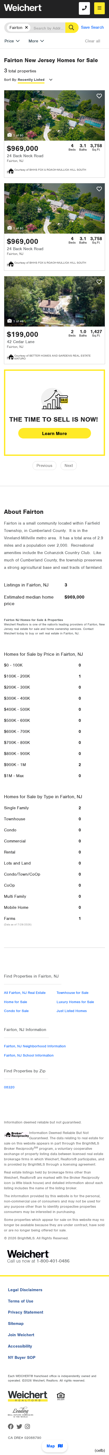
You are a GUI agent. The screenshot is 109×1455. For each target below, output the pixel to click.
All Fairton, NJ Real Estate (25, 992)
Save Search (92, 27)
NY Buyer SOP (21, 1357)
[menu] (99, 8)
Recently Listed (31, 79)
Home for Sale (15, 1002)
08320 (9, 1087)
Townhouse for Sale (72, 992)
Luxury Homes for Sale (75, 1002)
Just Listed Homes (72, 1011)
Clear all (92, 41)
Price (9, 41)
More (33, 41)
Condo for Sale (16, 1011)
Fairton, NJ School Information (29, 1055)
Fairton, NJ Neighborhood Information (35, 1046)
